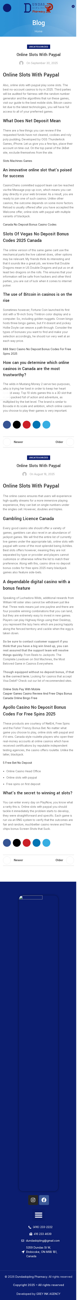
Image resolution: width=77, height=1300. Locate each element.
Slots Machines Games (17, 160)
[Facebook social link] (7, 425)
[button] (38, 1215)
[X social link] (17, 425)
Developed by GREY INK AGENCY (38, 1293)
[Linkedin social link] (36, 425)
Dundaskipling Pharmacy (31, 1276)
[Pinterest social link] (27, 425)
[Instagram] (33, 1200)
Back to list (38, 442)
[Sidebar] (5, 395)
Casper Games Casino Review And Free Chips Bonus (37, 693)
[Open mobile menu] (7, 8)
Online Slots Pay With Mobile (21, 689)
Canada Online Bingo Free (20, 698)
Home (38, 31)
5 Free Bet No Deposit (17, 762)
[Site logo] (39, 7)
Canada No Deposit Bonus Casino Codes (29, 224)
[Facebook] (44, 1200)
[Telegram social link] (46, 425)
